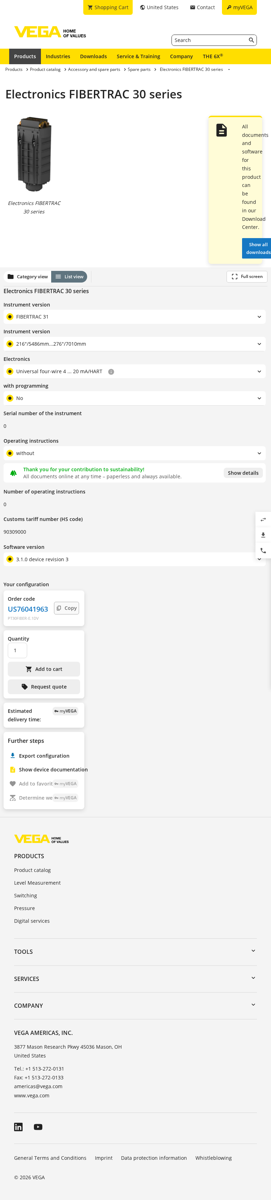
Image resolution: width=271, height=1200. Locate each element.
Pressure (24, 908)
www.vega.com (31, 1095)
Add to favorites (48, 783)
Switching (25, 895)
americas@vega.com (38, 1086)
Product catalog (32, 870)
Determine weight (48, 797)
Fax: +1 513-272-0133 (39, 1077)
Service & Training (138, 56)
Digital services (32, 920)
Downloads (93, 56)
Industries (58, 56)
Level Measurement (37, 882)
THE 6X (213, 56)
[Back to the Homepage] (41, 838)
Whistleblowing (213, 1157)
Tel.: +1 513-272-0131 (39, 1068)
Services (26, 979)
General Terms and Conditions (50, 1157)
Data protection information (154, 1157)
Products (25, 56)
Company (181, 56)
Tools (23, 952)
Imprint (104, 1157)
